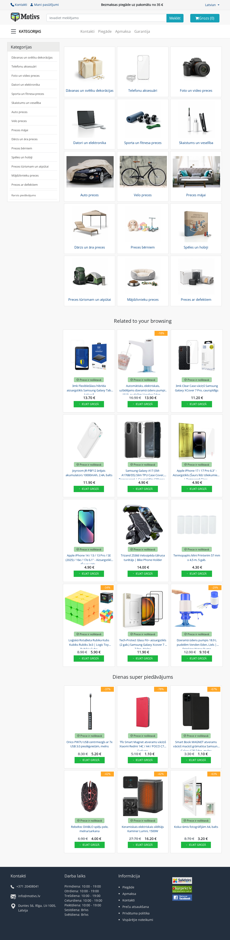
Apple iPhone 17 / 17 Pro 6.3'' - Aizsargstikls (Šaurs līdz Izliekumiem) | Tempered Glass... (197, 474)
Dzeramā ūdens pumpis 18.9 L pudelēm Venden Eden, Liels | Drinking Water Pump (197, 644)
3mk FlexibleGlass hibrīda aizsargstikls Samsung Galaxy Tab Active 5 (89, 389)
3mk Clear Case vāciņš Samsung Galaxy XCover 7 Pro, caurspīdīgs (196, 388)
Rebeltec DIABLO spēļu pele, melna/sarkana (89, 829)
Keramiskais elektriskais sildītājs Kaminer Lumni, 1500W (143, 829)
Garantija (142, 31)
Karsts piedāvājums (23, 195)
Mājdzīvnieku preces (25, 175)
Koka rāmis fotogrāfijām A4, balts (196, 827)
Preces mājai (19, 130)
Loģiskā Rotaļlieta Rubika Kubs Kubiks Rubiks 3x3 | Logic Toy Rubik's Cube (89, 644)
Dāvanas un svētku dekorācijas (32, 57)
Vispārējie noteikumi (137, 920)
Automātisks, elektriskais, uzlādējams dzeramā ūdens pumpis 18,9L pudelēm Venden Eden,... (142, 389)
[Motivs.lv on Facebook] (182, 898)
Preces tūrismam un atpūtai (30, 166)
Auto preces (19, 112)
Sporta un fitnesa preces (27, 94)
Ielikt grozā (90, 404)
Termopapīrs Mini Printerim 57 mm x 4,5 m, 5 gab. (196, 557)
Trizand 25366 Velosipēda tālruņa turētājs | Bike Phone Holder (143, 557)
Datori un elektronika (25, 85)
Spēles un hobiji (21, 157)
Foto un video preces (25, 76)
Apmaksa (123, 31)
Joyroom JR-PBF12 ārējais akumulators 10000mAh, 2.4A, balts (89, 473)
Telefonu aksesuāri (23, 66)
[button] (212, 5)
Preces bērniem (21, 148)
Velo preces (19, 121)
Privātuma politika (136, 913)
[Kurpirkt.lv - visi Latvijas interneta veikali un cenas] (182, 890)
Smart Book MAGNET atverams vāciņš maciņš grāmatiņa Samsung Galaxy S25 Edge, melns (196, 746)
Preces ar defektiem (24, 185)
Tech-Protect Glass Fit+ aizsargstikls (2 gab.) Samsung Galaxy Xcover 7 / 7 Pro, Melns (142, 644)
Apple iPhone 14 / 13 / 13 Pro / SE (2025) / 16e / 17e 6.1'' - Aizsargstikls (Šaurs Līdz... (89, 559)
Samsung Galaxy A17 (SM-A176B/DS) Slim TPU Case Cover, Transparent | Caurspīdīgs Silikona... (143, 474)
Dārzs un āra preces (24, 139)
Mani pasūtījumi (46, 4)
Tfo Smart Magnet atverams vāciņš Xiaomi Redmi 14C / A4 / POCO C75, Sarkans (142, 746)
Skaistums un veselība (26, 103)
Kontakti (21, 4)
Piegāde (105, 31)
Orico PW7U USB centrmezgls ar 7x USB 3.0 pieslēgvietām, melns (89, 744)
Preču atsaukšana (135, 907)
